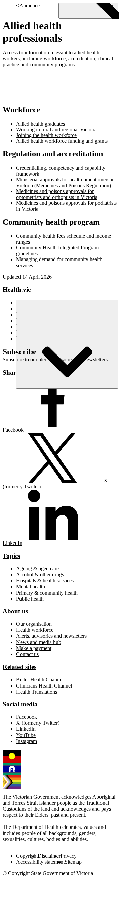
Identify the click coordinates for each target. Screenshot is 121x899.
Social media (20, 704)
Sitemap (73, 862)
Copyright (27, 856)
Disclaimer (49, 856)
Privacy (69, 856)
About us (15, 611)
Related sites (19, 666)
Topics (11, 555)
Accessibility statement (40, 862)
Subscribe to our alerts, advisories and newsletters (55, 359)
